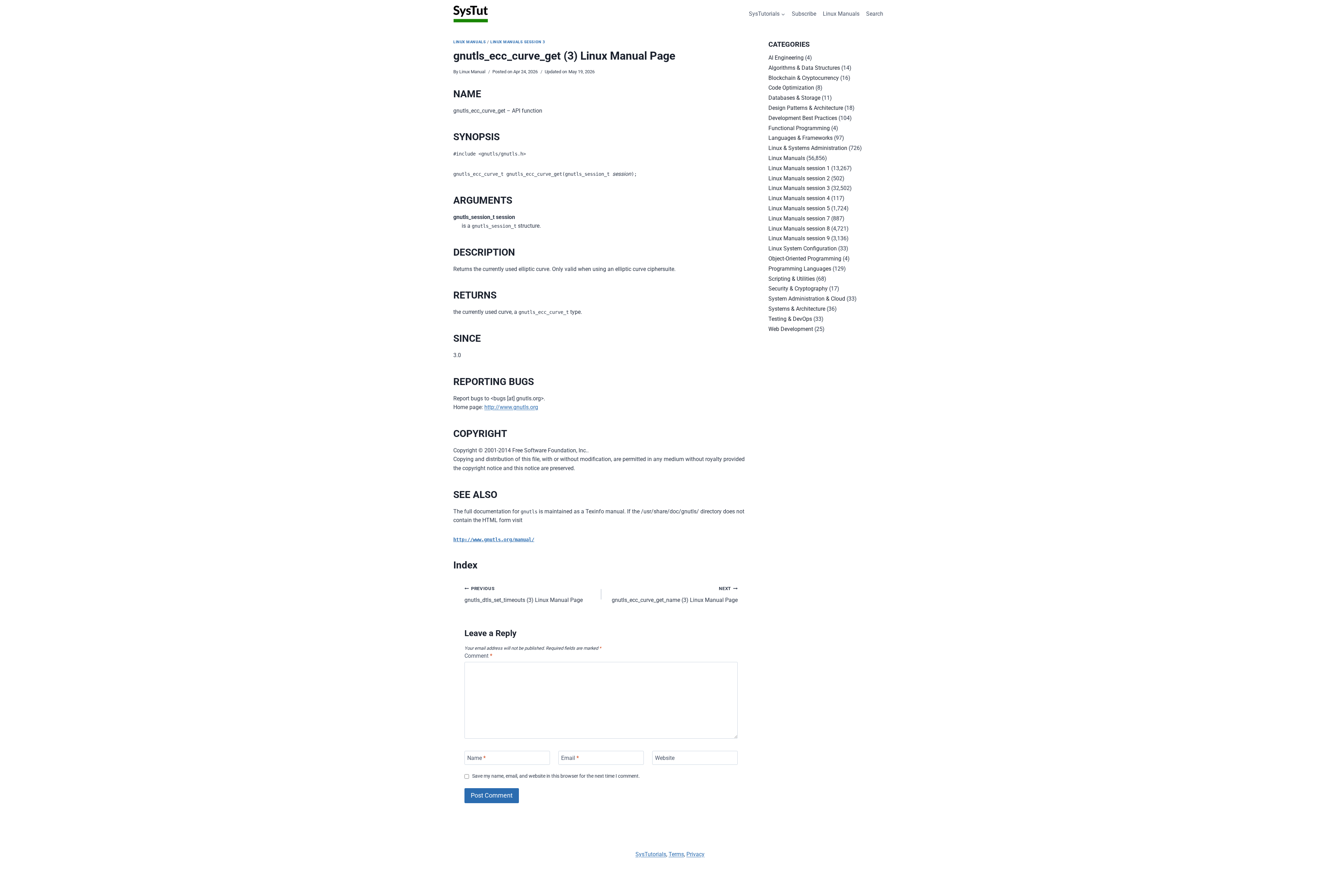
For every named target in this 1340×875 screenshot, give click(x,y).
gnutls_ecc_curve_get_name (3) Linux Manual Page (675, 594)
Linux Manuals (841, 13)
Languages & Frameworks (800, 138)
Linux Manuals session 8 (799, 228)
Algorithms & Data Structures (804, 68)
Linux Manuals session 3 (517, 42)
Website (665, 757)
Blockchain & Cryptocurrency (803, 78)
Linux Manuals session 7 (799, 218)
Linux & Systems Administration (807, 148)
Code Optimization (791, 87)
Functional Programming (799, 128)
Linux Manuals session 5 (799, 208)
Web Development (790, 329)
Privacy (695, 854)
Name (476, 757)
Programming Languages (799, 268)
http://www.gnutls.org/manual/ (493, 539)
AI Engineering (786, 57)
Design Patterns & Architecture (805, 108)
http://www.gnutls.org (511, 407)
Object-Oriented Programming (804, 258)
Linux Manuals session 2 (799, 178)
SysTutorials (650, 854)
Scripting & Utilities (791, 279)
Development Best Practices (802, 118)
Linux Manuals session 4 (799, 198)
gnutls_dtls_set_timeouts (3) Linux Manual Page (523, 594)
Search (874, 13)
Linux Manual (472, 71)
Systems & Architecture (796, 309)
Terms (676, 854)
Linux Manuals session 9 (799, 238)
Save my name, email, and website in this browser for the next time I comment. (556, 776)
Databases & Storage (794, 98)
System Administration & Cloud (806, 298)
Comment (478, 656)
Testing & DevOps (790, 319)
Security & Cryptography (798, 288)
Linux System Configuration (802, 248)
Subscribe (804, 13)
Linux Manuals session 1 (799, 168)
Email (570, 757)
